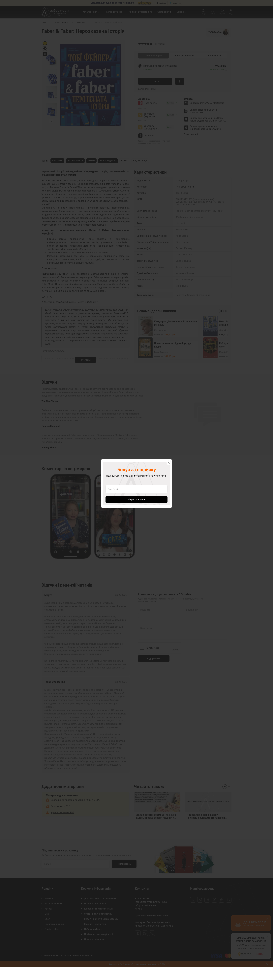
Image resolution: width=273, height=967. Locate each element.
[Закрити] (168, 463)
